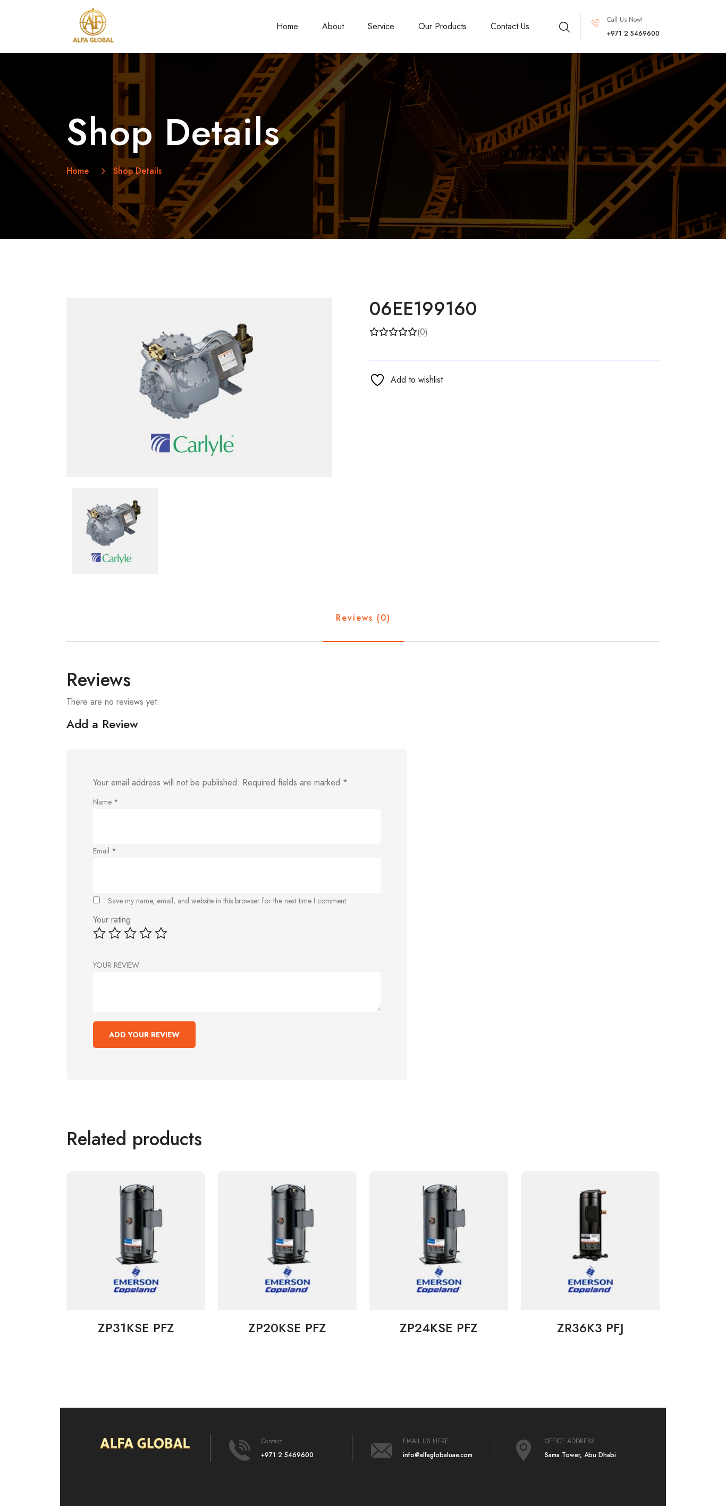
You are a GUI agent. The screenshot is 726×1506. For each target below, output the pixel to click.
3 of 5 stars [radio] (130, 933)
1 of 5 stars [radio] (99, 933)
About (333, 26)
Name (106, 802)
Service (381, 26)
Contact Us (510, 26)
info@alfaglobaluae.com (437, 1455)
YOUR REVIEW (116, 965)
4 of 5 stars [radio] (145, 933)
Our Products (442, 26)
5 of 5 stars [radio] (161, 933)
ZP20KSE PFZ (287, 1327)
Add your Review (144, 1034)
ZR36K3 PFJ (590, 1327)
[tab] (115, 531)
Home (287, 26)
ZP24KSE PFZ (439, 1327)
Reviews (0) (363, 618)
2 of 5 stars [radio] (114, 933)
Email (104, 850)
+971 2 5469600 (287, 1455)
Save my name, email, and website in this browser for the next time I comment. (228, 900)
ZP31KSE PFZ (136, 1327)
